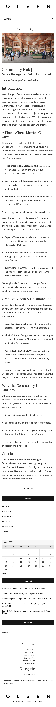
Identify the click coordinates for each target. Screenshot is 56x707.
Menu (8, 18)
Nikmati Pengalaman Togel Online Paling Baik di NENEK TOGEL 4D (27, 599)
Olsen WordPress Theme (22, 701)
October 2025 (7, 532)
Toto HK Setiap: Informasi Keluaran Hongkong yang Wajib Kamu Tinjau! (26, 612)
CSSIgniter (39, 701)
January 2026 (7, 521)
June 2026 (6, 506)
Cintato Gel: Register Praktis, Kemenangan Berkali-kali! (22, 594)
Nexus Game (8, 683)
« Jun (4, 573)
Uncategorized (29, 674)
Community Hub (28, 680)
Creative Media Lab (45, 680)
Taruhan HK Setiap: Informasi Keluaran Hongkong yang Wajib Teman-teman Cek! (28, 605)
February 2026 (7, 516)
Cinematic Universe (11, 680)
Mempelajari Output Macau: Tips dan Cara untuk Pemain (23, 589)
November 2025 (8, 527)
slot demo (6, 633)
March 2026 (6, 511)
